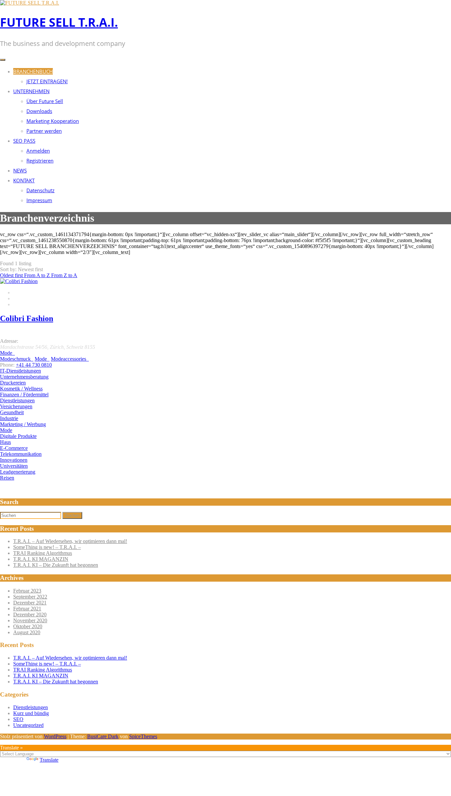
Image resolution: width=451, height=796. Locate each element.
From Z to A (64, 275)
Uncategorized (28, 725)
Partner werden (44, 130)
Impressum (39, 200)
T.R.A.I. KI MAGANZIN (40, 559)
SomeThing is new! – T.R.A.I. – (47, 547)
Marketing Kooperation (52, 121)
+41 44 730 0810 (34, 365)
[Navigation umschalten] (2, 60)
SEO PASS (24, 140)
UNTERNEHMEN (31, 91)
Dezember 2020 (30, 614)
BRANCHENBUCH (33, 71)
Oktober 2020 (27, 626)
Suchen (72, 515)
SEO (18, 719)
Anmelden (38, 150)
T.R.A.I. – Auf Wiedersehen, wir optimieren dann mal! (70, 541)
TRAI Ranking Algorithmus (42, 553)
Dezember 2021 (30, 602)
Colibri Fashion (26, 318)
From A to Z (37, 275)
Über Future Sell (44, 101)
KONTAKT (24, 180)
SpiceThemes (143, 736)
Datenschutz (40, 190)
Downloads (39, 111)
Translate (49, 760)
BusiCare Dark (103, 736)
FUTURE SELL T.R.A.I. (59, 22)
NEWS (20, 170)
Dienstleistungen (30, 707)
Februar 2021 (27, 608)
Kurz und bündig (31, 713)
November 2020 (30, 620)
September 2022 (30, 596)
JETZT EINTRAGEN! (47, 81)
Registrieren (39, 160)
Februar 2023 (27, 591)
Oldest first (12, 275)
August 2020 (26, 632)
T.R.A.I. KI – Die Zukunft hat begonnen (55, 565)
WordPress (55, 736)
